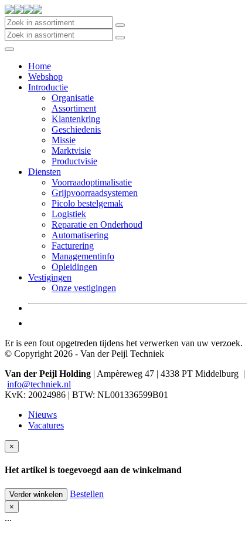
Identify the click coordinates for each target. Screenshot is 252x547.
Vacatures (46, 425)
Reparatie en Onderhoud (97, 224)
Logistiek (69, 214)
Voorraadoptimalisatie (92, 182)
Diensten (44, 172)
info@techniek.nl (39, 384)
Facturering (73, 246)
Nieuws (42, 415)
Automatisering (80, 235)
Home (39, 66)
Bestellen (87, 494)
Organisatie (73, 98)
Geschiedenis (76, 129)
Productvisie (74, 161)
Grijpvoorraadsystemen (95, 193)
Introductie (48, 87)
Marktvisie (71, 151)
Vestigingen (49, 277)
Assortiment (74, 108)
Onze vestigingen (84, 288)
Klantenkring (76, 119)
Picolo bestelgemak (87, 203)
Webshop (45, 77)
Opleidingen (74, 267)
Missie (64, 140)
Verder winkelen (36, 494)
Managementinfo (83, 256)
